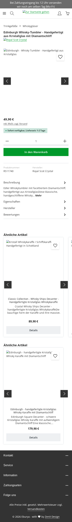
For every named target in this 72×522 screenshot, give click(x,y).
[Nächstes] (65, 81)
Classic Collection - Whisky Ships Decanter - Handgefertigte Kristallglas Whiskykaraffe (33, 300)
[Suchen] (12, 13)
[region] (36, 81)
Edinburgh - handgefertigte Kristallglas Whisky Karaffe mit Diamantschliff (33, 411)
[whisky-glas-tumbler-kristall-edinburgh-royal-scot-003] (36, 81)
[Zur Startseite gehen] (36, 13)
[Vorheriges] (7, 81)
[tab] (35, 188)
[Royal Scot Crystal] (36, 40)
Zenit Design (52, 516)
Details (33, 330)
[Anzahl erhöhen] (65, 141)
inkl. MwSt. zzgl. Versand (15, 123)
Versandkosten (36, 509)
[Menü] (4, 13)
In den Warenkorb (36, 152)
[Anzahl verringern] (7, 141)
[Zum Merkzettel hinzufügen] (60, 57)
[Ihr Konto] (59, 13)
